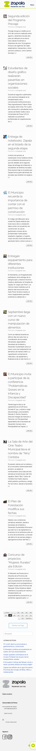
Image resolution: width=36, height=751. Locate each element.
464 (22, 612)
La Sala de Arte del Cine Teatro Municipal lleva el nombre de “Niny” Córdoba (20, 449)
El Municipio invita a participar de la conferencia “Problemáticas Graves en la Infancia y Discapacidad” (19, 385)
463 (18, 612)
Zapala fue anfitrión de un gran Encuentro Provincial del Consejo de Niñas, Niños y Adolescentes (18, 670)
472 (26, 615)
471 (22, 615)
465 (26, 612)
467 (6, 615)
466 (30, 612)
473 (30, 615)
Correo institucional (11, 722)
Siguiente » (29, 618)
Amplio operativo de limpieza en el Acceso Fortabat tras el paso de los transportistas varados (16, 657)
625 (23, 618)
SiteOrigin (20, 747)
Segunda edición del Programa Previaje (19, 20)
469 (14, 615)
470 (18, 615)
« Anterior (6, 612)
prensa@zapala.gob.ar (10, 708)
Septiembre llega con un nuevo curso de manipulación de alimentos (19, 319)
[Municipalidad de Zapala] (14, 4)
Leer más (29, 57)
